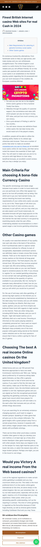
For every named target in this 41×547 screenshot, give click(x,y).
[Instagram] (6, 7)
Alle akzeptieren (20, 532)
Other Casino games (16, 50)
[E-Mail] (9, 7)
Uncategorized (7, 33)
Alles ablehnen (20, 543)
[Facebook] (3, 7)
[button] (36, 542)
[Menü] (37, 7)
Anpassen (20, 538)
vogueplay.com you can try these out (15, 146)
